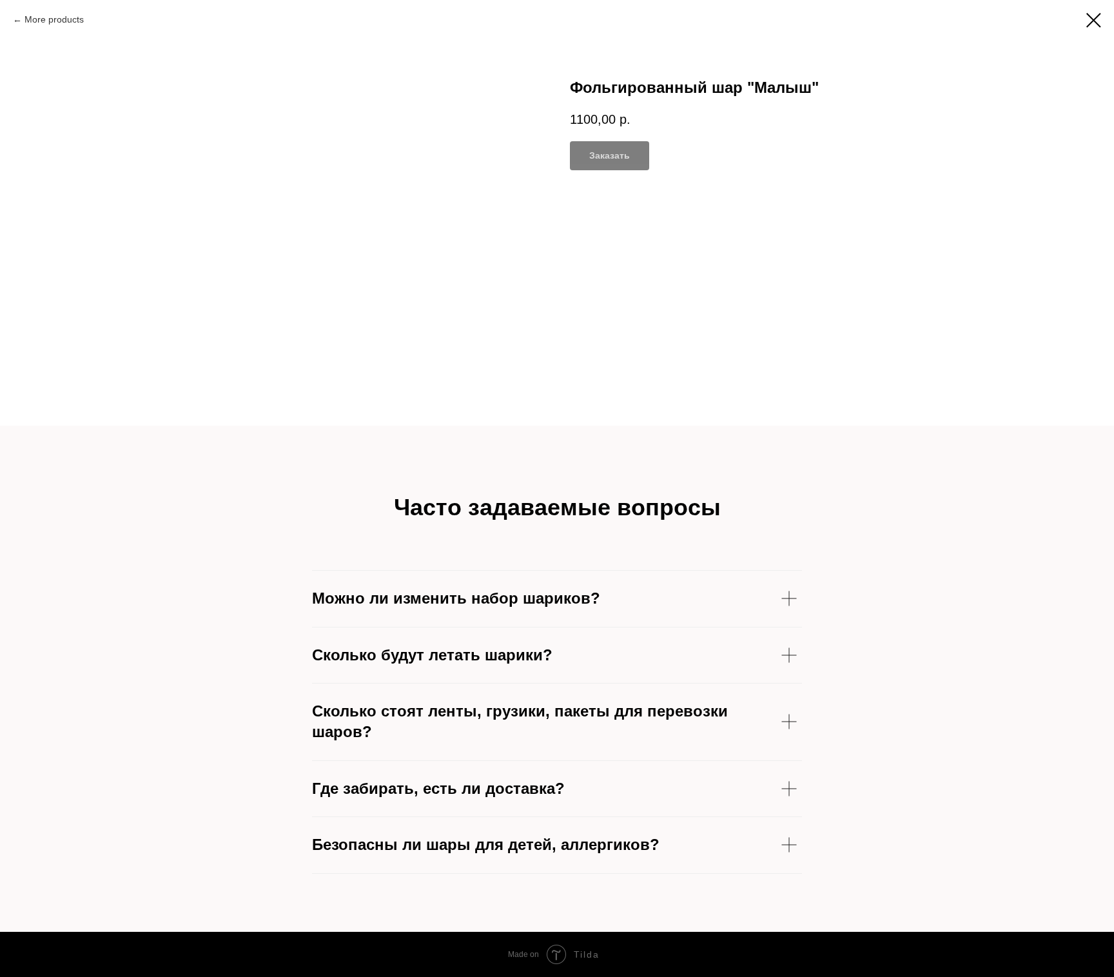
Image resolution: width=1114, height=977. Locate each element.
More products (54, 19)
